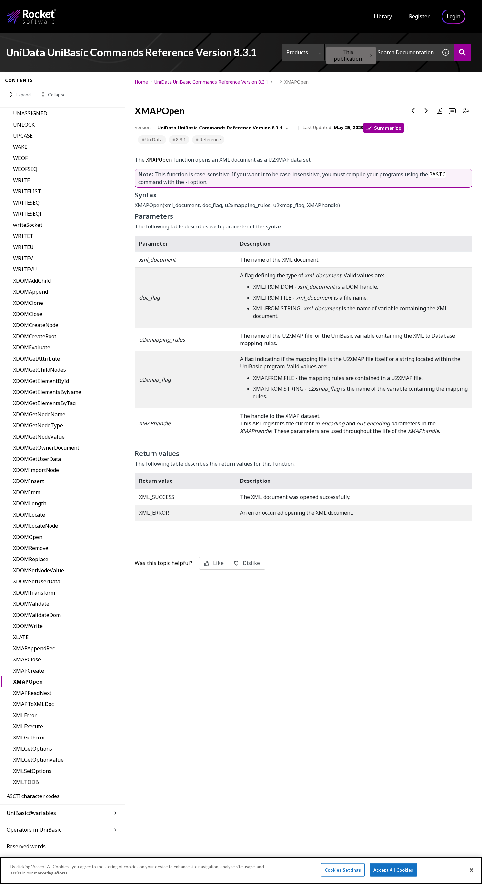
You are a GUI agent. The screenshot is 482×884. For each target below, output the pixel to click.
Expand (23, 94)
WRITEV (23, 258)
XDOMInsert (28, 481)
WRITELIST (27, 191)
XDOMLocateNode (35, 525)
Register (419, 16)
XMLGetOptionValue (38, 759)
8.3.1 (181, 139)
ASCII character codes (33, 796)
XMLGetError (29, 737)
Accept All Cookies (393, 870)
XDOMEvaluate (31, 347)
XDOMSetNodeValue (38, 570)
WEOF (20, 158)
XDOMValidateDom (37, 615)
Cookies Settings (343, 870)
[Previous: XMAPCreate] (413, 110)
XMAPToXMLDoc (33, 704)
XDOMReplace (30, 559)
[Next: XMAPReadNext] (426, 110)
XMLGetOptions (32, 748)
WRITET (23, 236)
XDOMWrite (28, 626)
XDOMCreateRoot (34, 336)
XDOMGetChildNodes (39, 369)
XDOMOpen (27, 536)
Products (297, 52)
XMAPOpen (28, 681)
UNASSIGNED (30, 113)
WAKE (20, 146)
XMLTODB (26, 782)
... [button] (276, 82)
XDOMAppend (30, 291)
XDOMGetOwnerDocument (46, 447)
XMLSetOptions (32, 771)
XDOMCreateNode (35, 325)
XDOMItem (26, 492)
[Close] (471, 870)
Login (453, 16)
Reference (210, 139)
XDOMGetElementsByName (47, 392)
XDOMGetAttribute (36, 358)
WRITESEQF (27, 213)
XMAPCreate (28, 670)
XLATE (21, 637)
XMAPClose (27, 659)
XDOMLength (29, 503)
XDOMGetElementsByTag (44, 403)
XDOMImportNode (36, 470)
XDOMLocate (29, 514)
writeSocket (27, 224)
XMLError (25, 715)
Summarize (387, 128)
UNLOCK (24, 124)
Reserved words (26, 846)
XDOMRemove (30, 548)
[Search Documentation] (462, 52)
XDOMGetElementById (41, 380)
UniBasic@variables (31, 812)
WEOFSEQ (25, 169)
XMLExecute (28, 726)
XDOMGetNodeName (39, 414)
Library (383, 16)
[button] (371, 55)
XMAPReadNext (32, 693)
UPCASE (23, 135)
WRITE (21, 180)
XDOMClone (28, 302)
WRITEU (23, 247)
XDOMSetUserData (36, 581)
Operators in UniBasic (34, 829)
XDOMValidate (31, 603)
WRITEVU (25, 269)
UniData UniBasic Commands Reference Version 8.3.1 (211, 82)
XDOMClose (27, 314)
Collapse (57, 94)
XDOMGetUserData (37, 458)
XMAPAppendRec (34, 648)
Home (141, 82)
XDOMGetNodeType (38, 425)
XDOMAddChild (32, 280)
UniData (154, 139)
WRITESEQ (26, 202)
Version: (143, 127)
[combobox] (381, 52)
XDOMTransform (34, 592)
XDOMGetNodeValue (39, 436)
